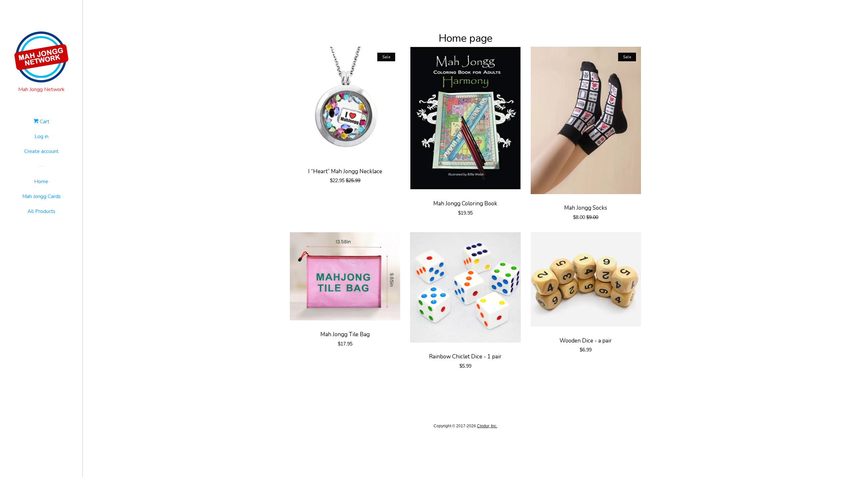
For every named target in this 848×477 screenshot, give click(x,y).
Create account (41, 151)
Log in (41, 136)
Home (41, 181)
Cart (43, 121)
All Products (41, 211)
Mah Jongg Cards (41, 196)
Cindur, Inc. (487, 426)
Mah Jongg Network (41, 89)
